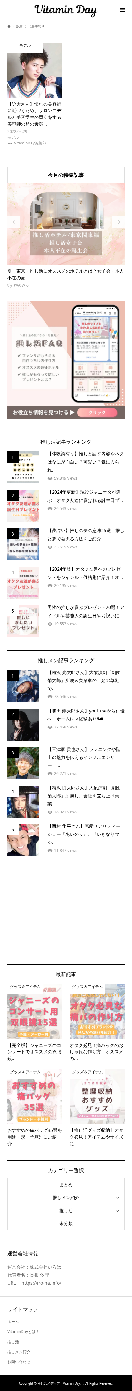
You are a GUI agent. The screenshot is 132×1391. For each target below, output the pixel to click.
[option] (66, 236)
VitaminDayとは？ (23, 1331)
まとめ (66, 1184)
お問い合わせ (18, 1361)
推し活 (66, 1210)
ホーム (13, 1321)
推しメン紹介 (66, 1197)
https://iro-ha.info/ (41, 1283)
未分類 (66, 1223)
